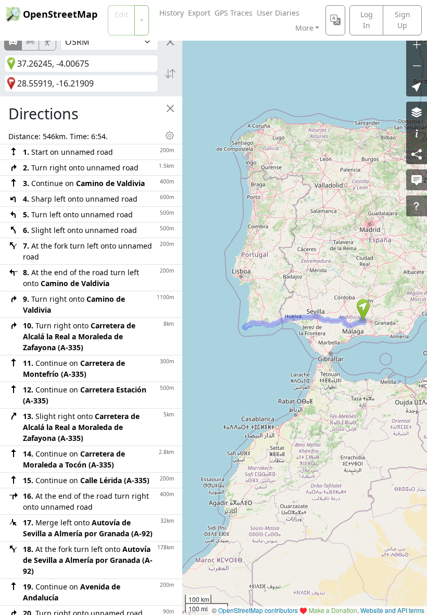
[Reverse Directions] (170, 73)
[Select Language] (335, 20)
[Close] (170, 42)
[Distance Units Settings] (170, 135)
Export (199, 13)
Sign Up (402, 19)
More (304, 28)
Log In (366, 19)
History (171, 13)
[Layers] (416, 112)
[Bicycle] (30, 42)
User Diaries (278, 13)
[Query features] (416, 205)
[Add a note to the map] (416, 179)
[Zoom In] (416, 44)
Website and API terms (392, 610)
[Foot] (47, 42)
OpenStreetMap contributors (258, 610)
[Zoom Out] (416, 65)
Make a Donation (333, 610)
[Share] (416, 153)
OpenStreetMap (60, 14)
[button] (363, 309)
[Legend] (416, 132)
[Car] (13, 42)
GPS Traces (234, 13)
